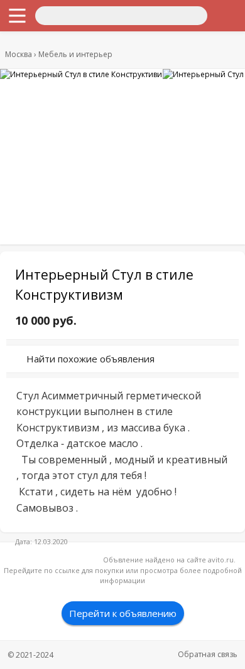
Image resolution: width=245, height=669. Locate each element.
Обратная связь (207, 654)
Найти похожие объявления (90, 358)
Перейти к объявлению (123, 613)
